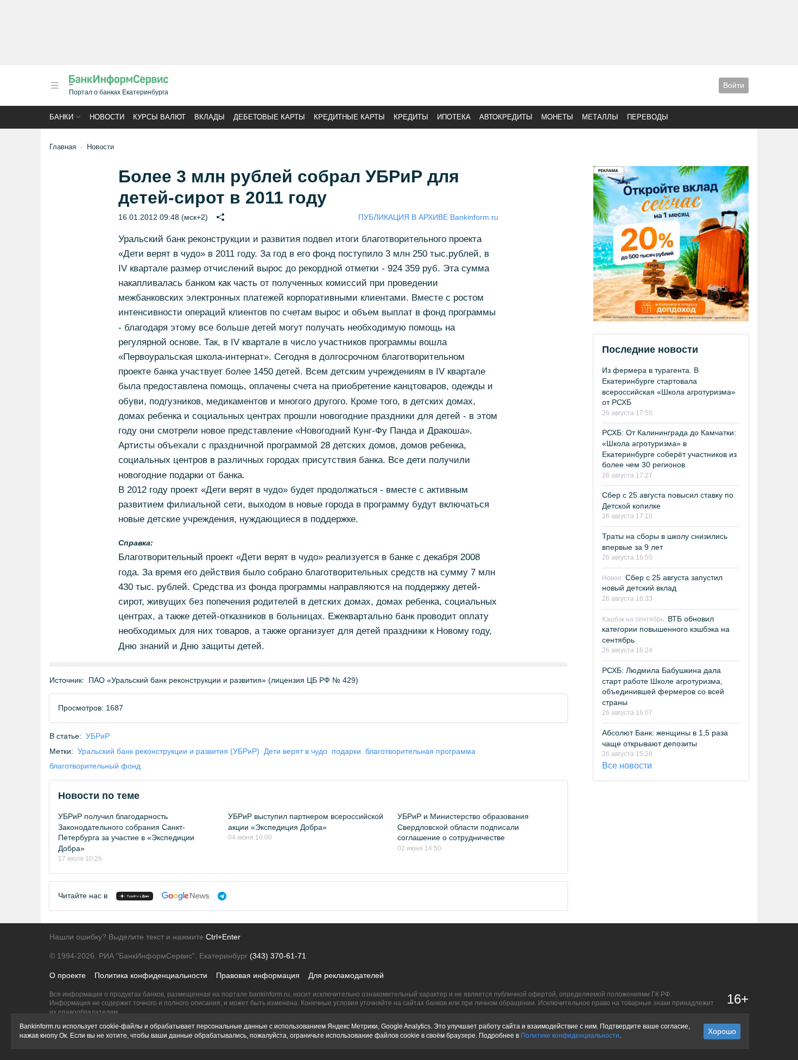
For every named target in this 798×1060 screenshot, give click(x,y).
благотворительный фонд (95, 765)
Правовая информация (258, 975)
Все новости (627, 765)
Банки (61, 117)
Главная (62, 147)
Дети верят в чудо (295, 751)
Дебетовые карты (269, 117)
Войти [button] (733, 85)
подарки (346, 751)
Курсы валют (159, 117)
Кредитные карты (349, 117)
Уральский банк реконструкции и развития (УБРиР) (168, 751)
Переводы (647, 117)
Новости (107, 117)
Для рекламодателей (346, 975)
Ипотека (454, 117)
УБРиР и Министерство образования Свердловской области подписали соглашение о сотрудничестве (463, 827)
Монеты (557, 117)
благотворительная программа (420, 751)
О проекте (67, 975)
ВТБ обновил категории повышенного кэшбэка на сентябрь (666, 629)
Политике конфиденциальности (570, 1035)
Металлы (600, 117)
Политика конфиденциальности (150, 975)
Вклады (209, 117)
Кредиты (411, 117)
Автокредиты (506, 117)
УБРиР (98, 736)
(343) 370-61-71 (278, 955)
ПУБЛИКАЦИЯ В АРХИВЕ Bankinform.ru (428, 217)
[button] (54, 85)
